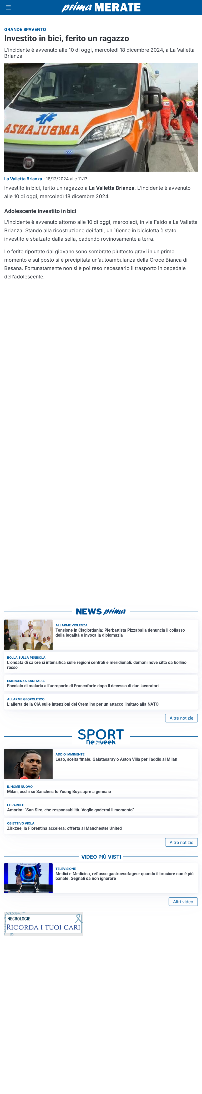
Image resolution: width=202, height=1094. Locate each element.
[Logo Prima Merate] (101, 7)
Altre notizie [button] (181, 718)
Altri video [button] (183, 901)
